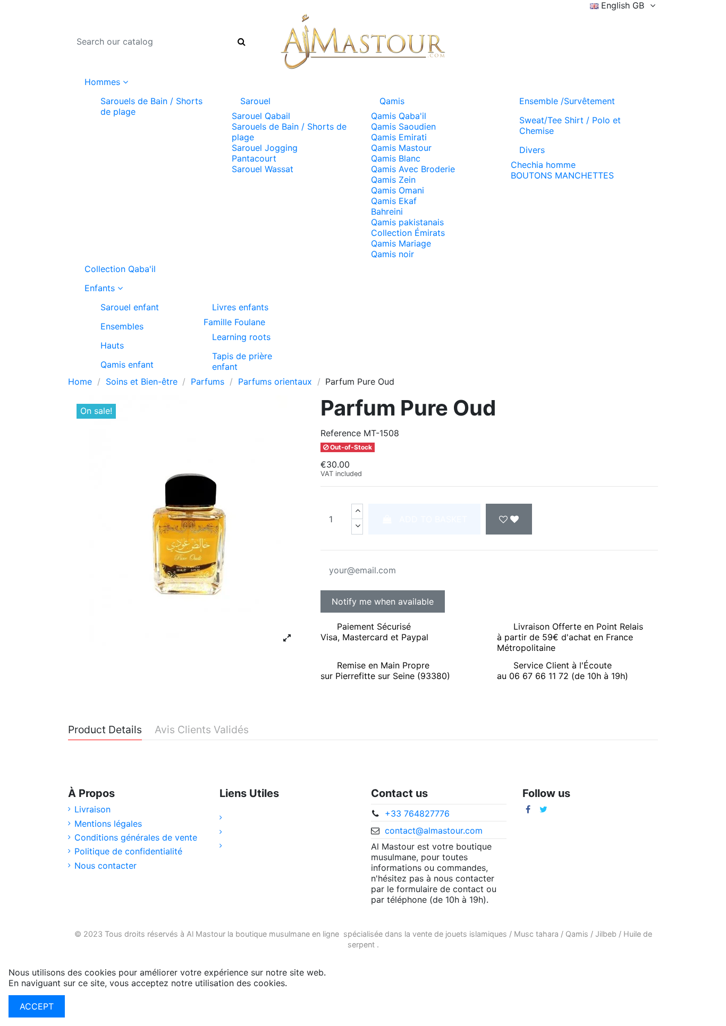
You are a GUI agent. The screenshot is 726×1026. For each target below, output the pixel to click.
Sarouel (255, 101)
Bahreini (387, 211)
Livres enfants (240, 307)
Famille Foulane (234, 322)
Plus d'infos (313, 983)
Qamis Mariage (401, 243)
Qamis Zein (393, 179)
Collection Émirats (408, 232)
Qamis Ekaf (394, 201)
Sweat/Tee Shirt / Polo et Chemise (570, 125)
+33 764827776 (417, 813)
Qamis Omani (397, 190)
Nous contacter (105, 865)
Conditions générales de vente (135, 837)
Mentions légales (108, 823)
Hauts (112, 345)
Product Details (105, 730)
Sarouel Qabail (261, 116)
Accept (37, 1006)
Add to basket (433, 519)
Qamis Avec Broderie (413, 169)
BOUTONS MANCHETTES (562, 175)
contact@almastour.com (434, 830)
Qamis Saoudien (403, 126)
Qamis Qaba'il (398, 116)
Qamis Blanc (395, 158)
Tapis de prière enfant (242, 361)
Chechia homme (543, 164)
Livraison (92, 809)
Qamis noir (392, 254)
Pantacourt (254, 158)
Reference (340, 433)
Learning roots (241, 337)
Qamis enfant (127, 364)
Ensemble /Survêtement (567, 101)
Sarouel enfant (129, 307)
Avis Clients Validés (202, 730)
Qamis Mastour (401, 147)
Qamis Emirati (399, 137)
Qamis (391, 101)
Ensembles (121, 326)
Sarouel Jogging (265, 147)
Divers (532, 150)
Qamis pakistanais (407, 222)
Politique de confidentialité (128, 851)
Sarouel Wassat (262, 169)
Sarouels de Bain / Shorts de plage (151, 106)
